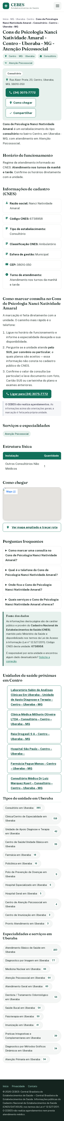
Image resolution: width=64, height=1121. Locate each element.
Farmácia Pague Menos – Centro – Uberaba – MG (33, 766)
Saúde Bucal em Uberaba (23, 1007)
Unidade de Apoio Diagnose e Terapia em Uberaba (31, 831)
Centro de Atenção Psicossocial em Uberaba (31, 904)
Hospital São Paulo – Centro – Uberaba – (31, 751)
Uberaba (20, 19)
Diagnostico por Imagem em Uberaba (30, 960)
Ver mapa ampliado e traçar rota (35, 527)
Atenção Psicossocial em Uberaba (28, 977)
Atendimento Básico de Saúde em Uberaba (31, 949)
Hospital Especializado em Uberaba (28, 884)
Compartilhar (22, 113)
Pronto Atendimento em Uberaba (26, 923)
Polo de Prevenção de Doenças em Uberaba (31, 874)
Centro (30, 19)
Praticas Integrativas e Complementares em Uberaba (31, 1035)
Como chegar (22, 102)
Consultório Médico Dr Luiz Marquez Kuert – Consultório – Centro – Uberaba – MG (32, 783)
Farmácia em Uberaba (20, 854)
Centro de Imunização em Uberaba (27, 914)
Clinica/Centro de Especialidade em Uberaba (31, 818)
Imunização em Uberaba (22, 1025)
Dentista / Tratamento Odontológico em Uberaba (31, 997)
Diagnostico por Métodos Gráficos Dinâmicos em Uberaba (31, 1048)
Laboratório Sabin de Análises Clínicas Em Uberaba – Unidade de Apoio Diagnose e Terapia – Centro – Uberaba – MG (32, 697)
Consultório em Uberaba (23, 807)
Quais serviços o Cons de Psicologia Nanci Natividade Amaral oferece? (32, 602)
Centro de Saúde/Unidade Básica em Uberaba (31, 844)
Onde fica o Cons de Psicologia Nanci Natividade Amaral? (28, 587)
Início (6, 19)
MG (12, 19)
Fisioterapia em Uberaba (22, 1016)
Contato (32, 1086)
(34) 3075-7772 (24, 92)
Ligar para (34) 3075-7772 (29, 394)
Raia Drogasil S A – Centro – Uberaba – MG (30, 736)
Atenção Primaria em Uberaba (25, 1059)
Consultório (50, 56)
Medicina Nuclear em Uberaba (25, 969)
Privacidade (18, 1086)
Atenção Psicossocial (20, 63)
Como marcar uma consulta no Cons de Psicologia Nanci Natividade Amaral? (31, 555)
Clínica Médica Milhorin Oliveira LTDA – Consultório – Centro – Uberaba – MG (33, 719)
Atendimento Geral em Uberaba (26, 986)
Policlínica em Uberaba (21, 863)
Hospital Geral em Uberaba (23, 893)
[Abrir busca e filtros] (57, 6)
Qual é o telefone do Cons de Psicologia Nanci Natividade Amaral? (31, 572)
